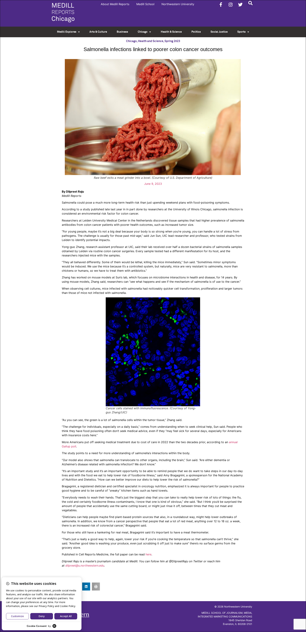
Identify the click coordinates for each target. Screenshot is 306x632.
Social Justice (219, 32)
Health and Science (150, 41)
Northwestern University (178, 4)
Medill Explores (66, 32)
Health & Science (171, 32)
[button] (250, 3)
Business (122, 32)
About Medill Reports (115, 4)
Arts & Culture (98, 32)
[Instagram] (230, 4)
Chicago (143, 32)
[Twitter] (240, 4)
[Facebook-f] (220, 4)
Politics (196, 32)
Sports (241, 32)
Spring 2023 (172, 41)
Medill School (145, 4)
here (148, 554)
